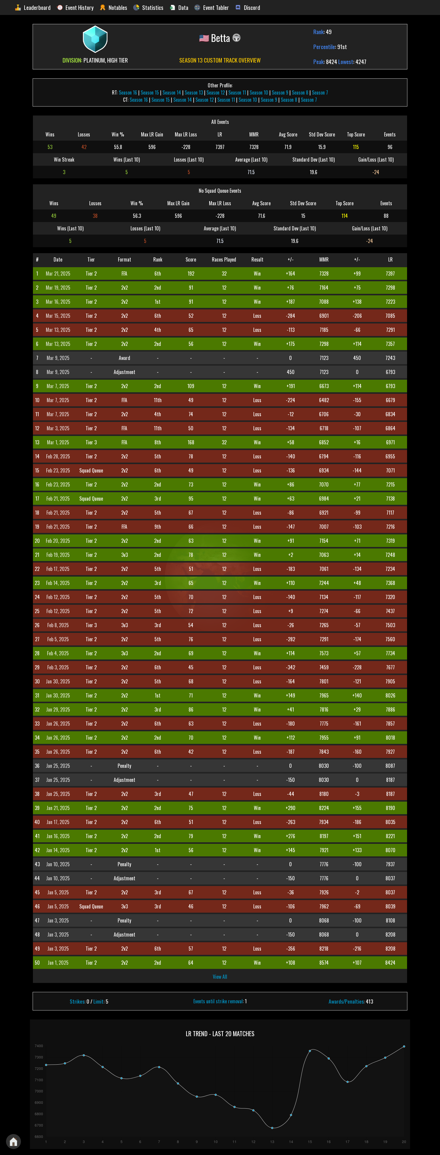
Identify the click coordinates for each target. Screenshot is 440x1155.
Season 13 (194, 92)
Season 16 (128, 92)
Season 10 (259, 92)
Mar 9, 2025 (58, 357)
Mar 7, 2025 (58, 386)
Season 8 (300, 92)
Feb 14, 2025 (58, 582)
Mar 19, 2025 (58, 287)
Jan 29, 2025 (58, 709)
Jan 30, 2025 (58, 681)
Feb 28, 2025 (58, 456)
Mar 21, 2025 (58, 273)
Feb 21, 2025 (58, 498)
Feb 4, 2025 (58, 653)
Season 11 (237, 92)
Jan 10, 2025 (58, 864)
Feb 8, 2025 (58, 625)
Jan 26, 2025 (58, 723)
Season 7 (320, 92)
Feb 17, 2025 (57, 568)
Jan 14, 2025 (58, 850)
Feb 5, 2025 (58, 639)
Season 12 (216, 92)
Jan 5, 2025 (58, 892)
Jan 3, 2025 (58, 920)
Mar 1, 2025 (58, 442)
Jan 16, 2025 (58, 836)
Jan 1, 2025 (58, 962)
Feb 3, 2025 (58, 667)
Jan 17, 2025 (57, 822)
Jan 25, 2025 (58, 765)
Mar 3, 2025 (58, 428)
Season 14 (172, 92)
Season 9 (280, 92)
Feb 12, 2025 (58, 597)
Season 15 (150, 92)
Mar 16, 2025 (58, 301)
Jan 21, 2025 (58, 807)
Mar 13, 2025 (58, 329)
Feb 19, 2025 (58, 554)
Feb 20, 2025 (58, 540)
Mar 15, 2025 (58, 315)
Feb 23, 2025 (58, 470)
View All (220, 976)
